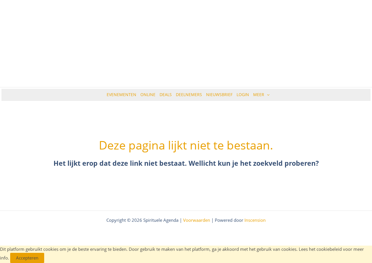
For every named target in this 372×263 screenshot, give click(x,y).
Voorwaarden (196, 220)
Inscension (255, 220)
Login (243, 94)
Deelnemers (189, 94)
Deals (166, 94)
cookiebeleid (329, 249)
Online (147, 94)
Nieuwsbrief (219, 94)
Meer (258, 94)
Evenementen (121, 94)
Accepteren (27, 258)
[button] (266, 94)
